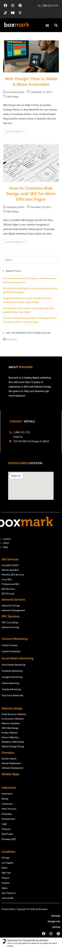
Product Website (10, 732)
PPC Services (11, 616)
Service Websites (10, 737)
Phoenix (5, 878)
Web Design (13, 96)
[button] (47, 25)
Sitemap (55, 915)
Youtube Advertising (11, 689)
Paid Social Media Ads (12, 695)
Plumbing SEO (9, 839)
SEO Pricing (8, 593)
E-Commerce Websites (13, 719)
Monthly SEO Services (13, 574)
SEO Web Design (10, 728)
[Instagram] (12, 5)
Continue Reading (17, 131)
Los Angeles (7, 863)
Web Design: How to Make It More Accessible (31, 81)
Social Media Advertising (13, 665)
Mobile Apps (10, 774)
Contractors (7, 804)
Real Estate (8, 834)
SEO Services (8, 588)
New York (6, 873)
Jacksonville (8, 898)
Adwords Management (13, 610)
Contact (7, 539)
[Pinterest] (20, 5)
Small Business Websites (14, 714)
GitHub (56, 927)
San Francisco (9, 893)
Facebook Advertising (12, 671)
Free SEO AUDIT (10, 565)
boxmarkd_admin (15, 92)
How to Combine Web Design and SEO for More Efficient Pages (31, 193)
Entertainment (8, 819)
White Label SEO (10, 569)
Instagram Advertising (12, 677)
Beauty (5, 798)
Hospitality (7, 814)
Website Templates (11, 723)
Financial (6, 829)
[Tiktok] (5, 12)
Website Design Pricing (13, 746)
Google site (54, 921)
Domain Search (9, 758)
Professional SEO (10, 584)
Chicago (6, 857)
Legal (4, 824)
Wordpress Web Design (13, 742)
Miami (4, 868)
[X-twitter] (20, 12)
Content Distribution (11, 651)
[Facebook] (5, 5)
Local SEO (7, 579)
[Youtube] (12, 12)
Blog (5, 547)
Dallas (5, 888)
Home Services (9, 809)
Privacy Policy (9, 909)
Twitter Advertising (10, 683)
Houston (6, 883)
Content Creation (10, 645)
